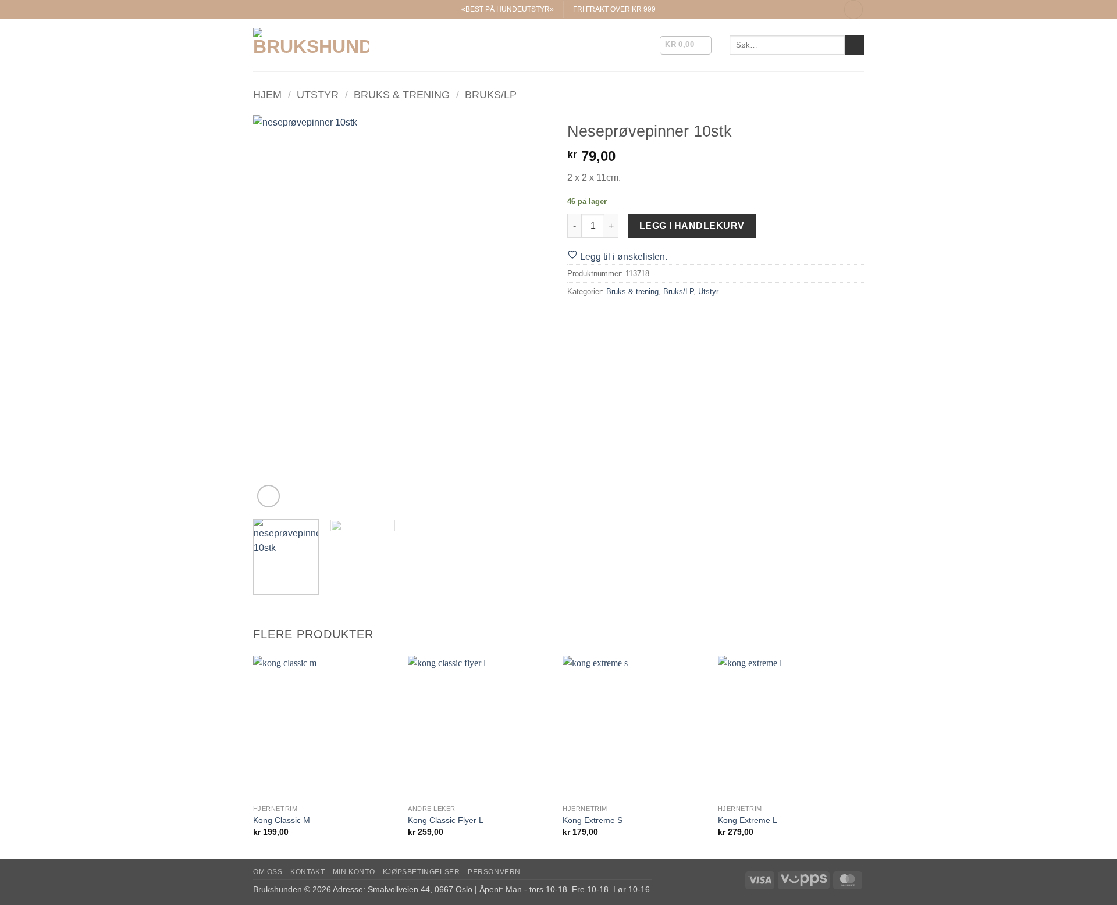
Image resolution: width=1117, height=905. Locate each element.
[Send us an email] (815, 9)
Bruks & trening (402, 94)
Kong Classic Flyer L (445, 820)
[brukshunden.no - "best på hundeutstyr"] (311, 45)
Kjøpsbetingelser (421, 872)
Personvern (494, 872)
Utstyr (318, 94)
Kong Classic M (281, 820)
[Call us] (826, 9)
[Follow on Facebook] (792, 9)
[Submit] (854, 45)
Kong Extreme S (592, 820)
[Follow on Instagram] (804, 9)
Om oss (268, 872)
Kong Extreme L (747, 820)
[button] (853, 9)
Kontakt (307, 872)
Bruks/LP (491, 94)
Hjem (267, 94)
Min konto (354, 872)
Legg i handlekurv (692, 226)
